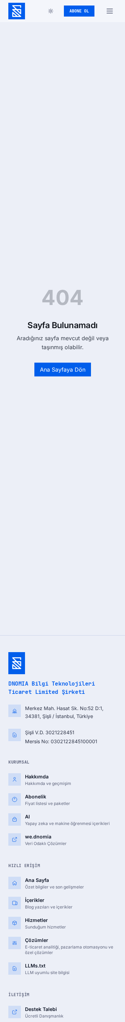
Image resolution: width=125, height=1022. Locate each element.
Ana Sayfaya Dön (62, 369)
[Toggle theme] (51, 11)
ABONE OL (79, 11)
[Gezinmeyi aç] (110, 11)
